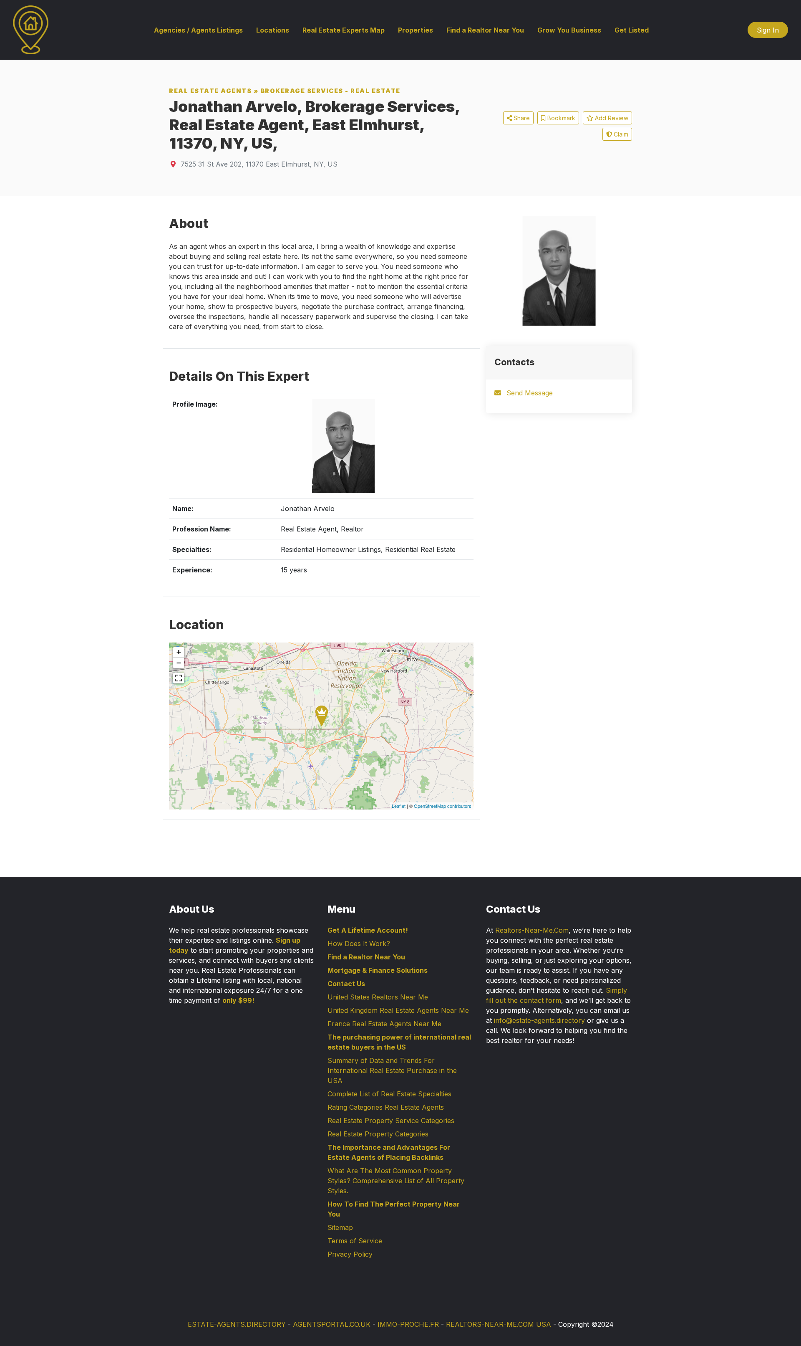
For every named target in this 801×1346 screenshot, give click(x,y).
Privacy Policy (350, 1254)
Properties (415, 30)
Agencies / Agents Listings (198, 30)
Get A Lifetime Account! (367, 930)
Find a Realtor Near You (485, 30)
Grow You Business (569, 30)
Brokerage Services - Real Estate (330, 90)
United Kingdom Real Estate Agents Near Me (398, 1010)
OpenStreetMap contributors (442, 805)
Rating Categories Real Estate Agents (385, 1107)
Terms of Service (354, 1241)
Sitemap (340, 1227)
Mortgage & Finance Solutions (377, 970)
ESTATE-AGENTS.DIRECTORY (237, 1324)
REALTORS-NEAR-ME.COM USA (498, 1324)
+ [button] (178, 652)
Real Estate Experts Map (343, 30)
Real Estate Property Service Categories (390, 1120)
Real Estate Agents (210, 90)
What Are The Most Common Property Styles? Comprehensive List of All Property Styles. (395, 1180)
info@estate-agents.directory (539, 1020)
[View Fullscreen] (178, 678)
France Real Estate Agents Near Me (384, 1024)
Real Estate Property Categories (377, 1134)
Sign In (768, 30)
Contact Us (346, 983)
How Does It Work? (358, 943)
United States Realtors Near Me (377, 997)
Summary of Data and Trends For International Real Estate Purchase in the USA (392, 1070)
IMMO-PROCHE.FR (408, 1324)
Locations (272, 30)
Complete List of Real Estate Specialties (389, 1094)
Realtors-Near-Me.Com (532, 930)
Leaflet (399, 805)
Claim (620, 134)
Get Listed (632, 30)
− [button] (178, 662)
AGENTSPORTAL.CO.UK (331, 1324)
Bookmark (560, 117)
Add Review (610, 117)
